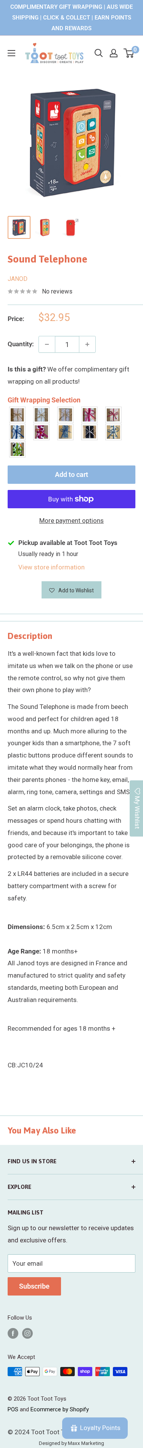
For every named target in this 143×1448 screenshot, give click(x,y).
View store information (51, 567)
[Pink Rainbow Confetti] (114, 415)
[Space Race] (90, 432)
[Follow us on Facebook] (13, 1333)
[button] (72, 589)
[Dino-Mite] (18, 449)
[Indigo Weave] (66, 432)
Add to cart (71, 474)
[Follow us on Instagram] (27, 1333)
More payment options (71, 520)
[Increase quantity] (87, 344)
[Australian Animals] (66, 415)
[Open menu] (11, 53)
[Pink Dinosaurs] (90, 415)
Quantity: (21, 344)
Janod (17, 278)
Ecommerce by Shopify (60, 1409)
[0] (129, 53)
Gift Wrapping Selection (44, 400)
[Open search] (99, 53)
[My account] (113, 53)
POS (13, 1409)
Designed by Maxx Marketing (71, 1443)
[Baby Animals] (18, 415)
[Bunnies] (42, 415)
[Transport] (114, 432)
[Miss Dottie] (42, 432)
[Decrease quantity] (47, 344)
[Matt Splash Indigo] (18, 432)
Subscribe (34, 1286)
